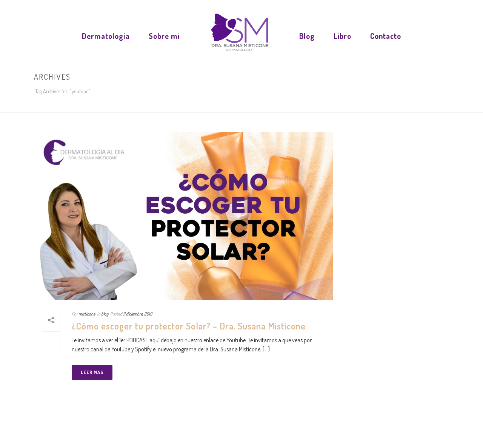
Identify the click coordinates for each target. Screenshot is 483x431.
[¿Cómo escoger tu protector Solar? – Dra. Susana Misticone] (183, 216)
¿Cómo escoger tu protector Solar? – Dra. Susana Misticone (189, 326)
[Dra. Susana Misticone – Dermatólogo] (239, 34)
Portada (413, 105)
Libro (342, 36)
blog (104, 314)
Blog (307, 36)
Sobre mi (164, 36)
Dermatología (106, 36)
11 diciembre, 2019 (137, 314)
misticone (86, 314)
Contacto (385, 36)
